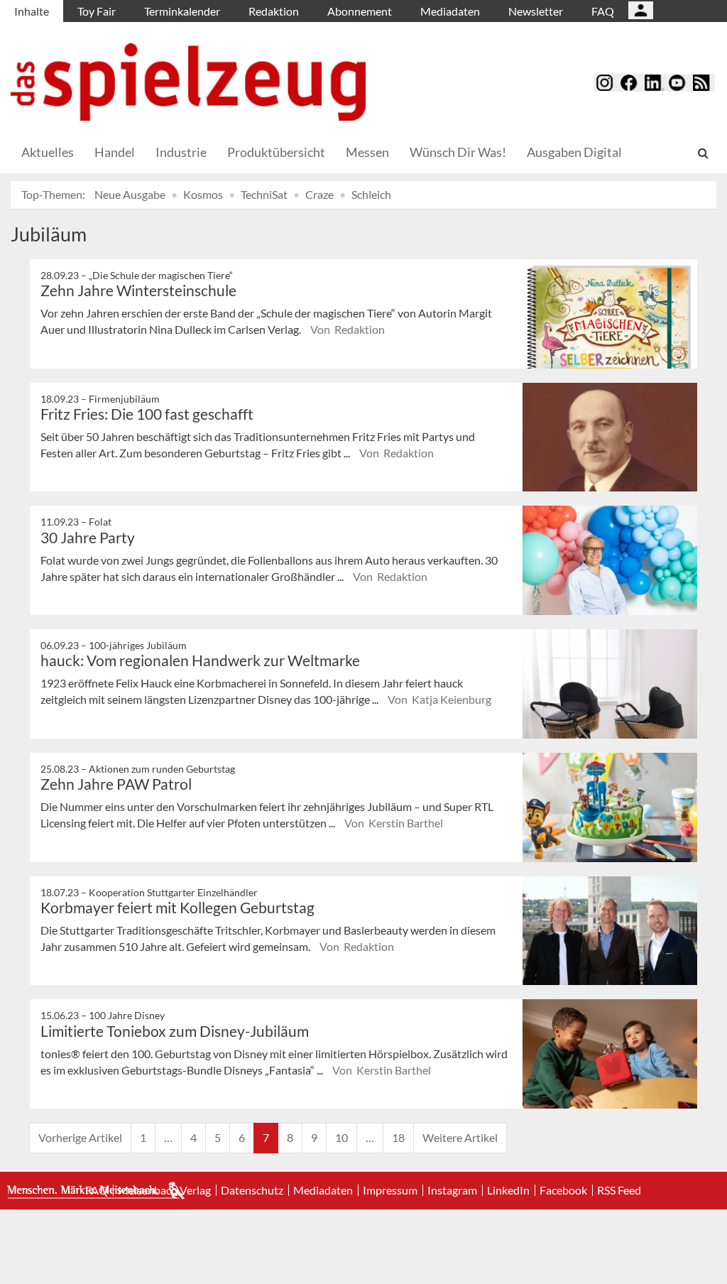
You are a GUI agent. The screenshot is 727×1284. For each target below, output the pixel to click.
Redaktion (273, 11)
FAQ (602, 11)
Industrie (181, 152)
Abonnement (359, 11)
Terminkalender (182, 11)
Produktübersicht (276, 152)
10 (341, 1137)
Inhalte (31, 11)
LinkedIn (508, 1190)
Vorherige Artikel (80, 1137)
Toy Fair (96, 11)
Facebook (563, 1190)
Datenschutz (252, 1190)
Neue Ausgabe (129, 194)
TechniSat (264, 194)
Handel (114, 152)
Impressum (390, 1190)
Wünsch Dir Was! (458, 152)
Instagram (452, 1190)
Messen (367, 152)
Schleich (371, 194)
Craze (319, 194)
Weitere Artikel (460, 1137)
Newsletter (535, 11)
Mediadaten (450, 11)
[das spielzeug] (188, 82)
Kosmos (203, 194)
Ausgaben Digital (574, 152)
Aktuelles (47, 152)
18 (398, 1137)
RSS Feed (619, 1190)
